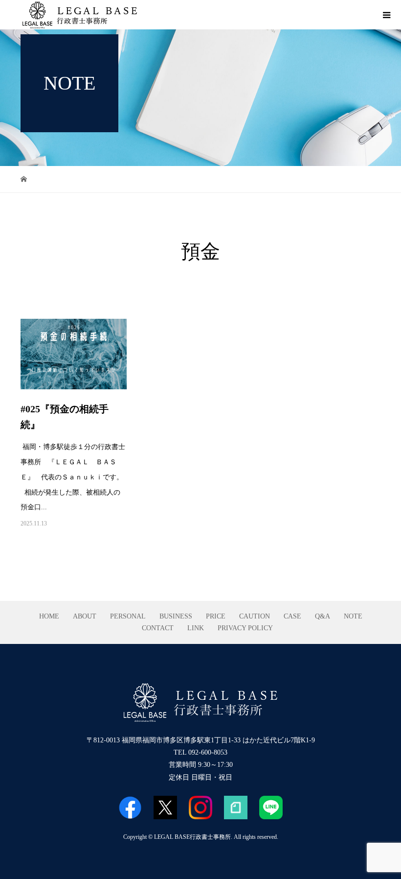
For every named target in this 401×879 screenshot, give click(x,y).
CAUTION (254, 616)
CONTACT (158, 628)
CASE (292, 616)
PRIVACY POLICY (245, 628)
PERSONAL (128, 616)
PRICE (215, 616)
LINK (195, 628)
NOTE (353, 616)
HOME (49, 616)
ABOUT (84, 616)
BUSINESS (175, 616)
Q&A (322, 616)
